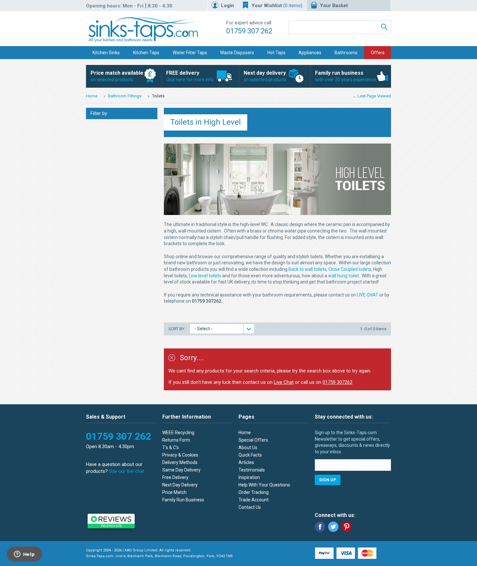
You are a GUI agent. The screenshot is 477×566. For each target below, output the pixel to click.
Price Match (174, 492)
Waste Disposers (237, 52)
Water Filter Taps (190, 52)
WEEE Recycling (178, 432)
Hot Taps (276, 52)
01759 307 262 (249, 31)
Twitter (333, 527)
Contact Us (249, 507)
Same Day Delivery (181, 469)
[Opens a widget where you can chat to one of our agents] (24, 555)
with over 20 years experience (345, 76)
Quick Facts (250, 455)
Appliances (310, 52)
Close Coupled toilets (349, 269)
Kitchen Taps (146, 52)
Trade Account (253, 499)
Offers (378, 52)
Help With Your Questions (264, 484)
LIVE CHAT (367, 294)
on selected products (117, 76)
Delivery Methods (180, 462)
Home (91, 96)
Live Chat (284, 382)
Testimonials (251, 469)
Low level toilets (205, 275)
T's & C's (170, 447)
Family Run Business (183, 499)
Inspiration (249, 477)
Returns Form (176, 440)
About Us (247, 447)
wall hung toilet (343, 275)
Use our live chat (126, 471)
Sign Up (327, 479)
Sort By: (177, 328)
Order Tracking (253, 492)
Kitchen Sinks (106, 52)
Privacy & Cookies (180, 455)
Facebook (320, 527)
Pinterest (346, 527)
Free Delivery (175, 477)
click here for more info (190, 76)
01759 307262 (337, 382)
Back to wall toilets (307, 269)
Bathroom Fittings (124, 96)
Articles (246, 462)
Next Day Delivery (180, 484)
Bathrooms (346, 52)
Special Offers (253, 440)
